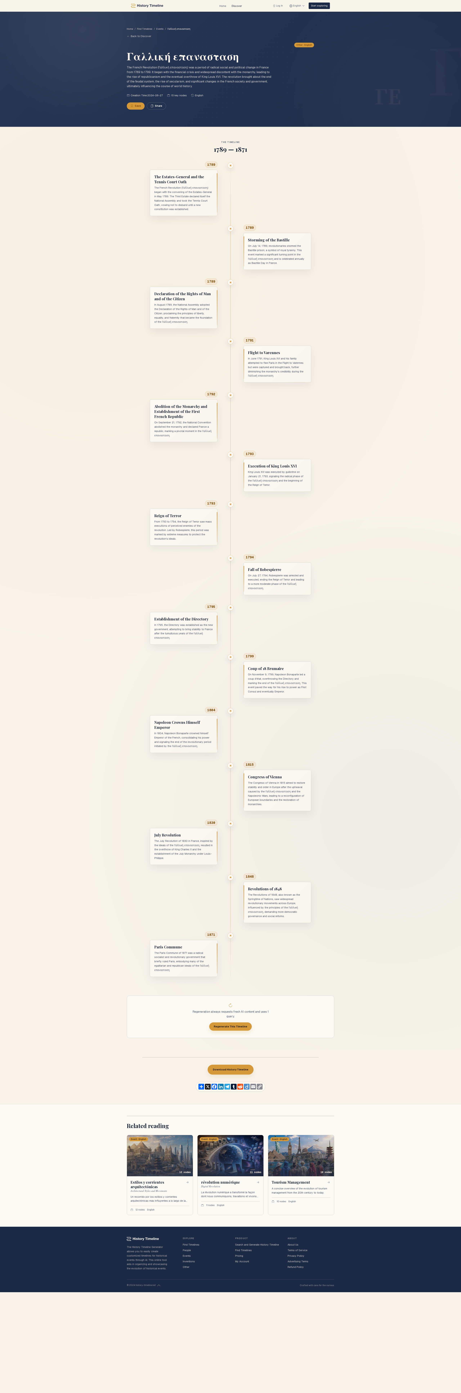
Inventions (189, 1261)
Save (138, 105)
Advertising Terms (298, 1261)
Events (160, 28)
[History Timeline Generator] (147, 6)
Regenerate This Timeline (230, 1026)
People (187, 1250)
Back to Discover (141, 36)
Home (222, 5)
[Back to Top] (158, 1285)
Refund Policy (296, 1267)
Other (186, 1267)
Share (158, 105)
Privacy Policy (296, 1255)
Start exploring (319, 5)
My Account (242, 1261)
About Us (293, 1244)
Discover (237, 5)
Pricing (239, 1255)
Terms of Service (297, 1250)
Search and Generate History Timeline (257, 1244)
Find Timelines (144, 28)
